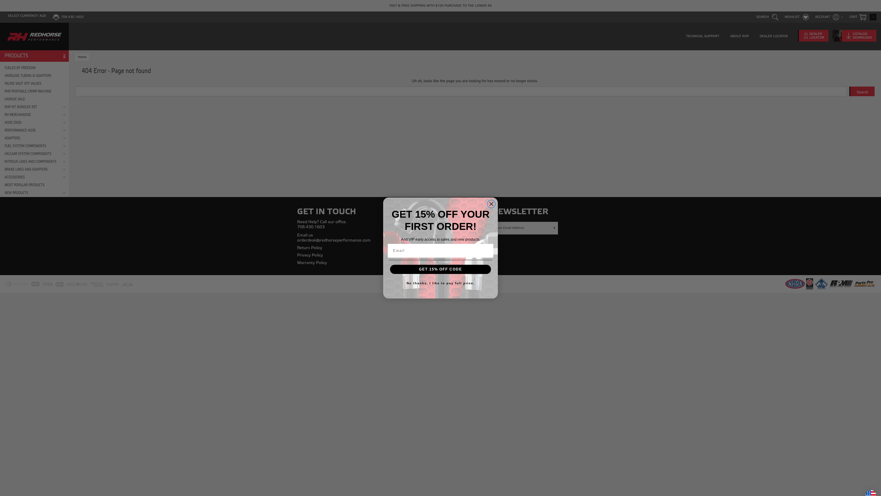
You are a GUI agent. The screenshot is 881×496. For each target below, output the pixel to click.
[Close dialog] (491, 204)
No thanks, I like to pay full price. (441, 283)
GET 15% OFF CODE (440, 269)
